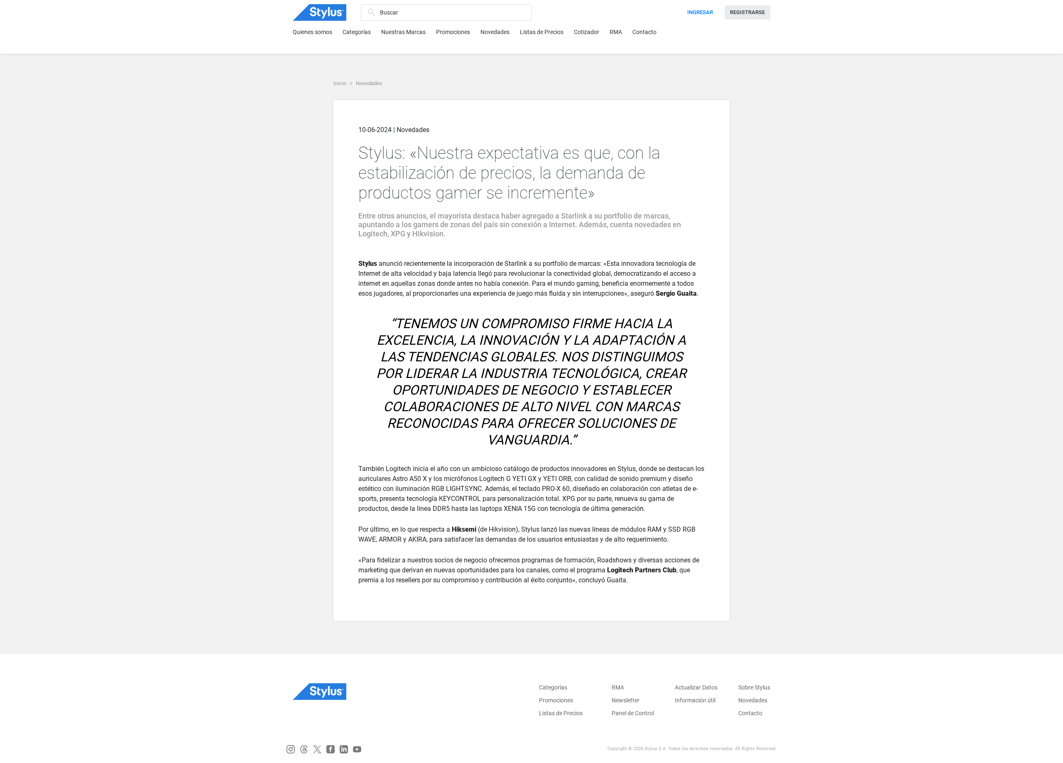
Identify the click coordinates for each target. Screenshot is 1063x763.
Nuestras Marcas (403, 32)
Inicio (339, 83)
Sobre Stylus (754, 687)
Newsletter (625, 700)
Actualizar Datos (696, 687)
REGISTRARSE (747, 12)
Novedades (494, 32)
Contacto (644, 32)
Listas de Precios (541, 32)
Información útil (695, 700)
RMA (616, 32)
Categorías (357, 32)
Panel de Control (633, 713)
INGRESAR (700, 12)
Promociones (453, 32)
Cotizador (586, 32)
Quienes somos (312, 32)
